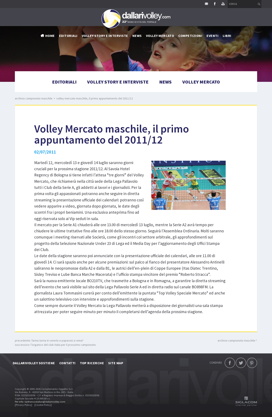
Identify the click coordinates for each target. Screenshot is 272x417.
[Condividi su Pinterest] (252, 363)
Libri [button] (227, 35)
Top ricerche (92, 363)
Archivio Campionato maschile (33, 98)
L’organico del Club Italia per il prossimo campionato (63, 345)
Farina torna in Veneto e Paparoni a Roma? (57, 340)
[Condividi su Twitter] (241, 363)
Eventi (212, 35)
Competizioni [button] (190, 35)
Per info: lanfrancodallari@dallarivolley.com (40, 401)
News (165, 82)
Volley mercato (160, 35)
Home (50, 35)
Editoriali (68, 35)
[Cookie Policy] (43, 404)
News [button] (137, 35)
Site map (115, 363)
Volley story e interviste (105, 35)
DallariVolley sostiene (34, 363)
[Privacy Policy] (23, 404)
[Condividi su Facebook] (230, 363)
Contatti (67, 363)
